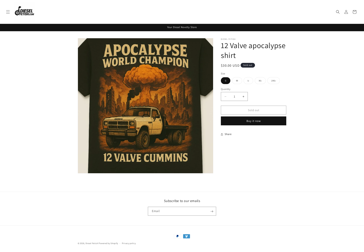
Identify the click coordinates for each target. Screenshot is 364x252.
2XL (275, 81)
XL (262, 81)
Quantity (225, 89)
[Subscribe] (212, 211)
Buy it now (253, 121)
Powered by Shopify (108, 243)
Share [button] (228, 134)
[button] (8, 12)
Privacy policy (129, 243)
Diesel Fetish (92, 243)
